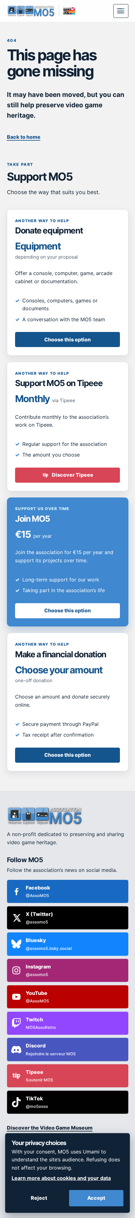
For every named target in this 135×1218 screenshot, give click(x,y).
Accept (96, 1198)
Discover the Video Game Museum (50, 1128)
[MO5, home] (31, 10)
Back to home (23, 137)
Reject (39, 1198)
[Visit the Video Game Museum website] (67, 11)
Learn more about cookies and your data (61, 1178)
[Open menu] (120, 11)
